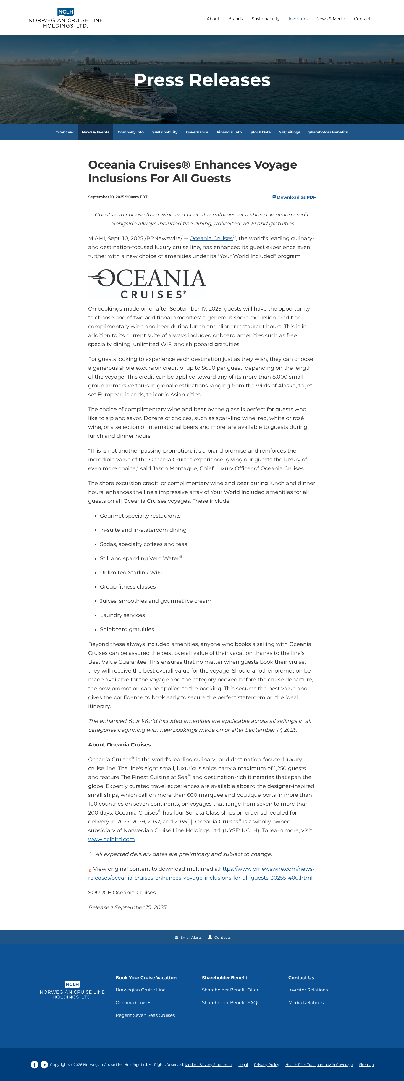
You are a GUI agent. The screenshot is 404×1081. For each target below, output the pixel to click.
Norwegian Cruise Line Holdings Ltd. (115, 1064)
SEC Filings (289, 132)
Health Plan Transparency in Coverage (319, 1064)
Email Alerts (191, 937)
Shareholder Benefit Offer (230, 990)
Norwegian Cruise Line (141, 990)
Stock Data (261, 132)
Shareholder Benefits (328, 132)
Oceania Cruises (211, 238)
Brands (235, 18)
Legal (243, 1064)
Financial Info (229, 132)
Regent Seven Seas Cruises (145, 1015)
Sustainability (266, 18)
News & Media (330, 18)
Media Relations (306, 1002)
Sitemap (366, 1064)
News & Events (95, 132)
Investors (298, 18)
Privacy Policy (266, 1064)
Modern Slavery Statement (208, 1064)
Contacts (222, 937)
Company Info (131, 132)
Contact (362, 18)
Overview (64, 132)
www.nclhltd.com (111, 839)
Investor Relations (308, 990)
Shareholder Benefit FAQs (230, 1002)
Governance (197, 132)
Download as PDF (296, 197)
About (213, 18)
